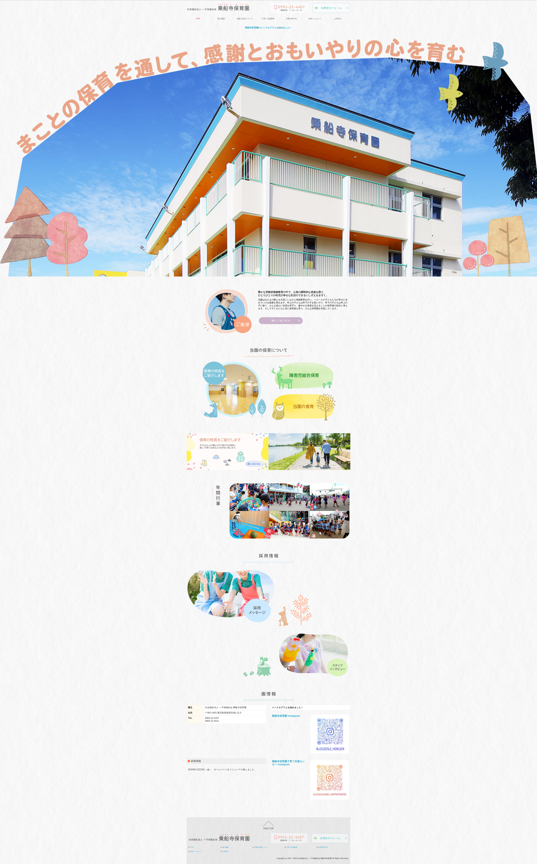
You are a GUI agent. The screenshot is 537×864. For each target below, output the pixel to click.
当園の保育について (244, 19)
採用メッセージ (314, 19)
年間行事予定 (291, 19)
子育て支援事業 (268, 19)
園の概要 (221, 19)
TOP (198, 19)
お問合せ (338, 19)
